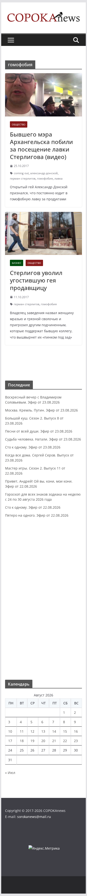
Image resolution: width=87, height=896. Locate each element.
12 (32, 731)
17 (10, 740)
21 (54, 740)
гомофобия (45, 178)
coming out (21, 173)
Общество (18, 124)
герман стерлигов (23, 178)
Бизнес (16, 263)
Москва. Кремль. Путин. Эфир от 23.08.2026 (41, 410)
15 (65, 731)
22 (65, 740)
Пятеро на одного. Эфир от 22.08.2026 (36, 515)
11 (22, 731)
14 (54, 731)
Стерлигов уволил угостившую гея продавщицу (36, 280)
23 (76, 740)
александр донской (44, 173)
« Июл (10, 772)
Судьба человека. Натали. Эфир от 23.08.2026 (43, 439)
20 (43, 740)
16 (76, 731)
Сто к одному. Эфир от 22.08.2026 (32, 507)
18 (22, 740)
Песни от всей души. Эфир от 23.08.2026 (38, 431)
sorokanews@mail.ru (34, 816)
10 (10, 731)
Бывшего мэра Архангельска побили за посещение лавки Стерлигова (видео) (41, 145)
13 (43, 731)
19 (32, 740)
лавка (58, 178)
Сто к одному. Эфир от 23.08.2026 (32, 447)
